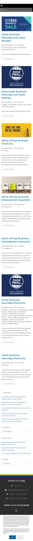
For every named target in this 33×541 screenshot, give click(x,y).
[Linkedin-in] (16, 510)
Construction (12, 310)
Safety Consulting (18, 318)
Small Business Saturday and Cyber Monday (14, 37)
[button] (1, 5)
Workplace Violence (13, 323)
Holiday (6, 365)
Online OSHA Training (10, 48)
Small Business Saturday (16, 321)
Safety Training (14, 320)
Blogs (5, 105)
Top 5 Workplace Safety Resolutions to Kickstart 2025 (16, 408)
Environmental (22, 310)
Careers (6, 150)
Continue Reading (9, 58)
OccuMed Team (8, 246)
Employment (7, 207)
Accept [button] (12, 537)
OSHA (9, 318)
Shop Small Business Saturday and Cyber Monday (14, 94)
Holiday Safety (12, 312)
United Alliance (8, 45)
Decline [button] (20, 537)
